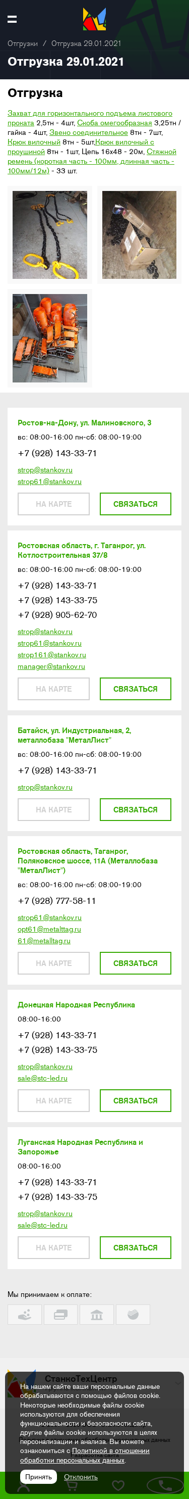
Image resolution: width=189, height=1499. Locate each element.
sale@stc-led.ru (43, 1078)
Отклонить (81, 1476)
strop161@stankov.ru (52, 655)
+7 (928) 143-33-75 (57, 600)
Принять (38, 1476)
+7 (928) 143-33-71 (57, 453)
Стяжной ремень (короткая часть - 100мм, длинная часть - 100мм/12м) (92, 161)
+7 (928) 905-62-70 (57, 615)
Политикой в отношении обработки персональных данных (85, 1455)
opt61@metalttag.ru (49, 929)
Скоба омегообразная (114, 123)
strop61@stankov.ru (50, 481)
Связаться (135, 504)
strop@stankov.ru (45, 470)
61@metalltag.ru (44, 941)
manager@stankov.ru (51, 666)
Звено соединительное (88, 132)
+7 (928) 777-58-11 (57, 901)
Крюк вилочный (34, 142)
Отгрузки (23, 44)
